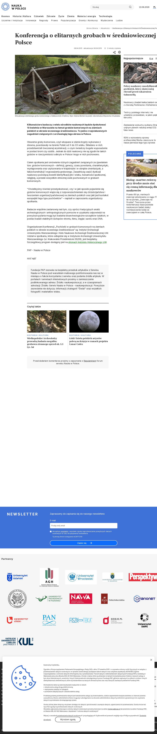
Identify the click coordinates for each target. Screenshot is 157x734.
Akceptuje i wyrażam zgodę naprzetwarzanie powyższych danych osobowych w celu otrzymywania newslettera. (82, 532)
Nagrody (43, 20)
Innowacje (31, 20)
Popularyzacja (68, 20)
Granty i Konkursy (88, 20)
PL (154, 7)
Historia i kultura (38, 335)
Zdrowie (51, 16)
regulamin (64, 531)
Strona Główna (92, 28)
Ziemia (70, 16)
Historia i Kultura (22, 16)
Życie (61, 16)
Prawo (54, 20)
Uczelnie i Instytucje (12, 20)
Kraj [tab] (151, 58)
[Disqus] (68, 405)
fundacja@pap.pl (114, 709)
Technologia (105, 16)
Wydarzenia (107, 20)
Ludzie (119, 20)
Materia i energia (86, 16)
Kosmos (5, 16)
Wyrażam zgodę (67, 719)
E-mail (53, 520)
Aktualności (105, 28)
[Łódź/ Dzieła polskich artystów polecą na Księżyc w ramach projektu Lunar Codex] (89, 330)
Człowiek (39, 16)
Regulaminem (90, 361)
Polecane (134, 154)
